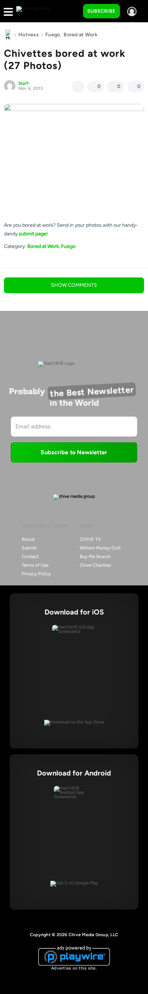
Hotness (28, 35)
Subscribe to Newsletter (74, 452)
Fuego (52, 35)
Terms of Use (35, 565)
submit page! (33, 234)
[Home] (8, 35)
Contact (30, 556)
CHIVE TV (90, 539)
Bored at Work (80, 35)
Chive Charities (95, 565)
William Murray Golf (100, 548)
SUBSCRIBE (101, 11)
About (28, 539)
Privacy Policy (36, 573)
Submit (29, 548)
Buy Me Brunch (95, 556)
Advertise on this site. (74, 968)
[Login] (132, 11)
